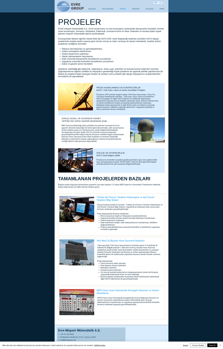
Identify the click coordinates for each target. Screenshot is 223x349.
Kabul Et (212, 345)
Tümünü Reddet (198, 345)
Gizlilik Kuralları (99, 345)
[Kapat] (220, 345)
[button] (149, 9)
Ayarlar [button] (185, 345)
